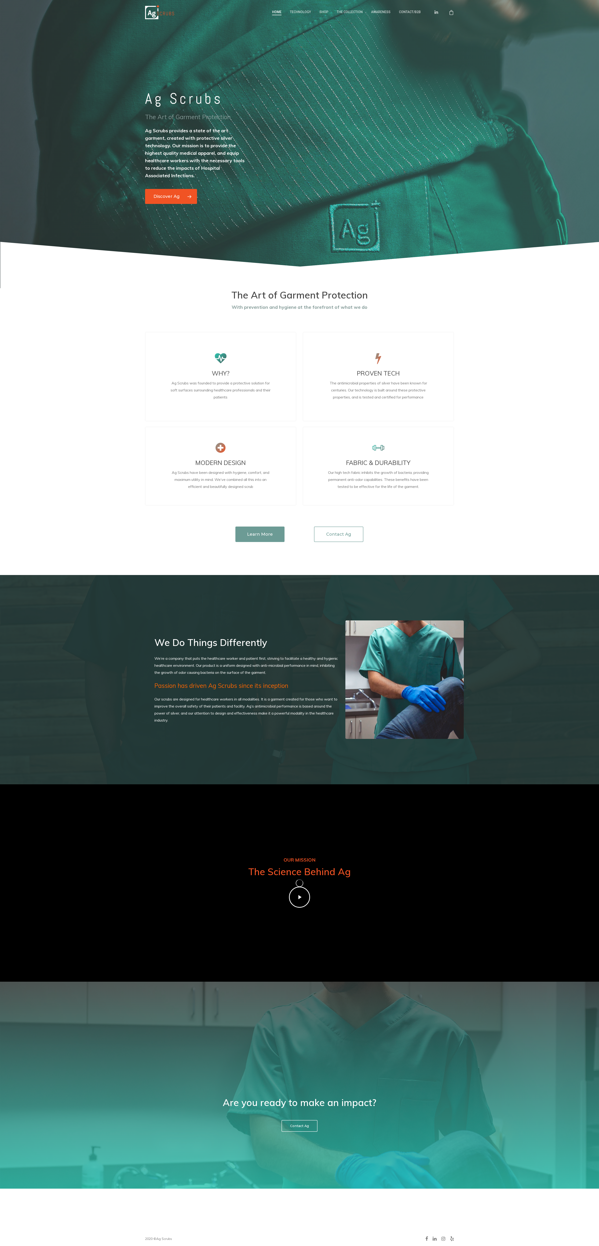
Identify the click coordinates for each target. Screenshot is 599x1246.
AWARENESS (381, 12)
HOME (276, 12)
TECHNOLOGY (300, 12)
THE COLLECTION (350, 12)
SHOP (323, 12)
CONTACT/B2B (410, 12)
